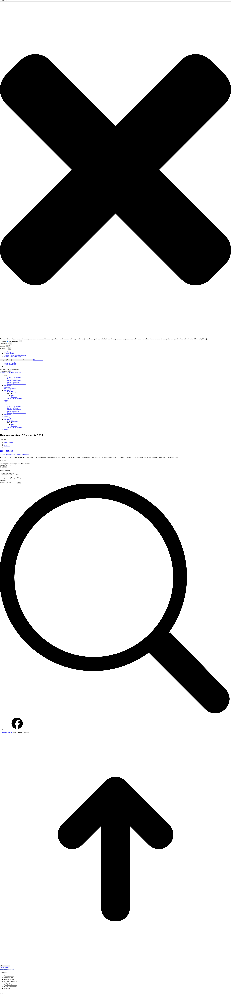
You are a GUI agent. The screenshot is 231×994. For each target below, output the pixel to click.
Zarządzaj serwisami (9, 353)
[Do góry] (115, 964)
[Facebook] (17, 729)
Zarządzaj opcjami (9, 352)
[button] (115, 170)
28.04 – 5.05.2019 (6, 451)
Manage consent (5, 966)
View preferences (16, 360)
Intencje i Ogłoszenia (6, 454)
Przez (15, 454)
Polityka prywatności (10, 363)
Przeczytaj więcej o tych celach (12, 356)
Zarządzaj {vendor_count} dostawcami (15, 355)
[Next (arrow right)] (2, 993)
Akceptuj (3, 360)
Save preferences (27, 360)
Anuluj (8, 360)
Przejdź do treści (4, 967)
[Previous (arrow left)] (0, 993)
